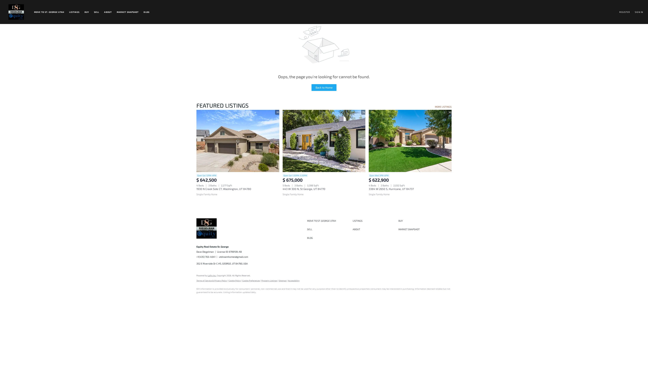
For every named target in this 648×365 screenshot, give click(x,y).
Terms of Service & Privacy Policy (211, 280)
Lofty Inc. (212, 275)
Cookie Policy (235, 280)
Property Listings (269, 280)
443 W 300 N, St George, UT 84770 (304, 188)
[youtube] (240, 298)
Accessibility (294, 280)
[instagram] (230, 298)
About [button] (108, 12)
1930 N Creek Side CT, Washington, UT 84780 (223, 188)
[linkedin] (210, 298)
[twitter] (220, 298)
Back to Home (324, 87)
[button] (16, 12)
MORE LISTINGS (443, 106)
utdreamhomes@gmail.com (233, 256)
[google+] (249, 298)
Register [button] (624, 12)
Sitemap (283, 280)
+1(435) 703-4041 (205, 256)
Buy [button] (87, 12)
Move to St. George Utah (49, 12)
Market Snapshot (128, 12)
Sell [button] (96, 12)
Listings (74, 12)
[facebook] (200, 298)
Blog (146, 12)
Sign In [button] (639, 12)
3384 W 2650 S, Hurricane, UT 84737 (391, 188)
